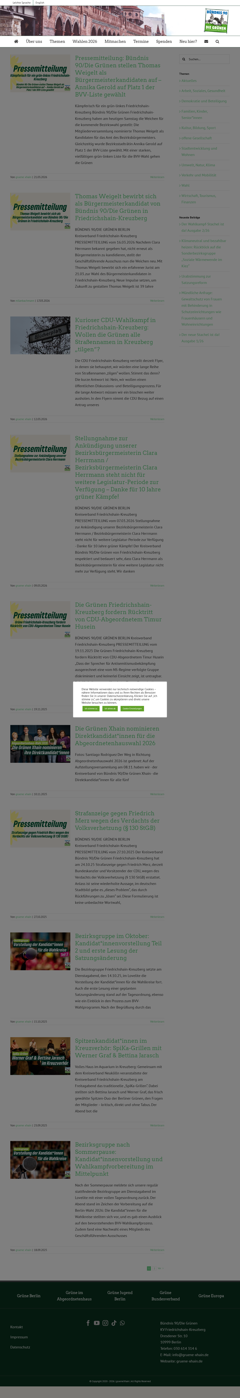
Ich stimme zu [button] (91, 708)
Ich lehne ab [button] (110, 708)
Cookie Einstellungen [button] (132, 708)
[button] (217, 41)
